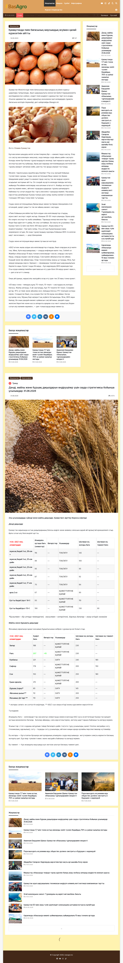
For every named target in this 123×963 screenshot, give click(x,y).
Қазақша (104, 15)
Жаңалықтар (50, 3)
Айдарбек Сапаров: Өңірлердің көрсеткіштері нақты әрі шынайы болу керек (107, 139)
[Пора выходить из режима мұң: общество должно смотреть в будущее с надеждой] (93, 111)
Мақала (59, 3)
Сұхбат (67, 3)
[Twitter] (34, 316)
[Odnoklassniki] (51, 316)
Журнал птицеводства (53, 10)
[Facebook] (28, 316)
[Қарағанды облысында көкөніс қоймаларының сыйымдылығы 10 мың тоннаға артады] (93, 248)
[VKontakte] (45, 316)
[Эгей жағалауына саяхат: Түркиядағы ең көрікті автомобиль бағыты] (93, 207)
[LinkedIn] (39, 316)
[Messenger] (57, 316)
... (100, 269)
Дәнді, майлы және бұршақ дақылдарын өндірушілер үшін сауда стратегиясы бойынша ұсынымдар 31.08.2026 (18, 354)
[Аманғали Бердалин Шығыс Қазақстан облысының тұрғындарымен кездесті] (67, 342)
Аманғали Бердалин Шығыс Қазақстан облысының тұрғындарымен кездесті (54, 15)
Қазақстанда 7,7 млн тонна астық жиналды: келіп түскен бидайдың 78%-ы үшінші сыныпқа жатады (42, 354)
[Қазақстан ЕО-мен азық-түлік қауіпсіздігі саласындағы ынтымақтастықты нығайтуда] (93, 229)
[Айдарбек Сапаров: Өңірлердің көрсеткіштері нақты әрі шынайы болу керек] (93, 135)
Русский (113, 15)
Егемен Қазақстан (22, 148)
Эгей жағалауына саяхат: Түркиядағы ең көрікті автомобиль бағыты (107, 212)
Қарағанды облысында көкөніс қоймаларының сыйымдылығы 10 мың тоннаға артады (107, 252)
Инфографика (76, 3)
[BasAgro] (16, 7)
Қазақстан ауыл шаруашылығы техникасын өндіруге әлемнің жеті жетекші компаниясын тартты (107, 188)
